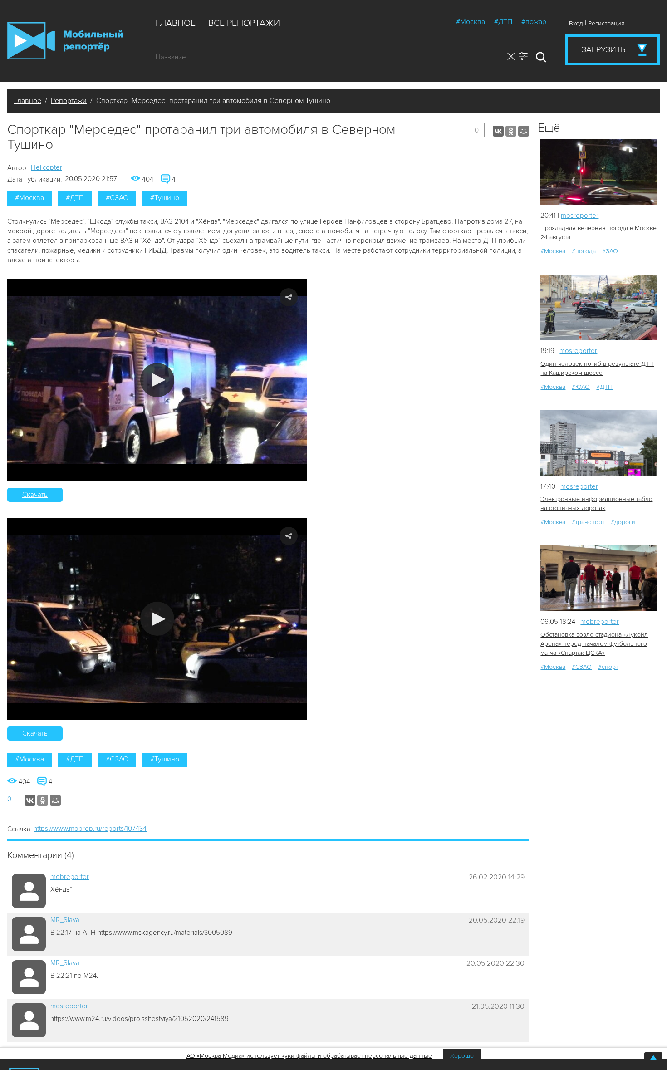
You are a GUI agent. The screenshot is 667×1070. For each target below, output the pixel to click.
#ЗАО (610, 251)
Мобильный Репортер (65, 40)
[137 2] (598, 578)
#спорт (608, 667)
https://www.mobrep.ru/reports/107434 (90, 829)
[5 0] (598, 172)
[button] (157, 380)
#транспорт (588, 522)
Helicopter (46, 167)
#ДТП (503, 21)
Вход (576, 23)
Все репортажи (244, 23)
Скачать (35, 495)
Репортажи (69, 100)
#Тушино (164, 197)
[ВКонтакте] (498, 131)
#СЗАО (117, 197)
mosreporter (69, 1006)
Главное (176, 23)
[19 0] (598, 443)
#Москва (470, 21)
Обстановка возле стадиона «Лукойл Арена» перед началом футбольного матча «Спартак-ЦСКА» (594, 644)
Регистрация (606, 23)
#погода (584, 251)
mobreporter (69, 877)
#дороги (623, 522)
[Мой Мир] (523, 131)
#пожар (533, 21)
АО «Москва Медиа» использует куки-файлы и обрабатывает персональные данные (309, 1056)
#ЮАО (581, 387)
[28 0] (598, 307)
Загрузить (603, 49)
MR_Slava (64, 920)
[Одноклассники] (510, 131)
